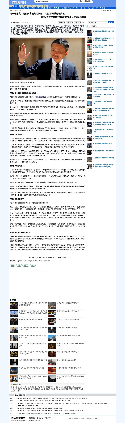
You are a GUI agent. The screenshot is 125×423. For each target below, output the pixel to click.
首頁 (11, 6)
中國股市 (14, 389)
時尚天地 (50, 410)
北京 (48, 120)
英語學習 (106, 403)
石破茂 (28, 389)
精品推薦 (55, 408)
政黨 (43, 400)
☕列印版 (103, 10)
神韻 (24, 387)
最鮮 (17, 410)
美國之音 (45, 257)
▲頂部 (95, 418)
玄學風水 (50, 403)
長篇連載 (30, 405)
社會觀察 (33, 410)
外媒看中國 (26, 400)
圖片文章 (35, 405)
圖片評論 (67, 400)
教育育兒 (61, 403)
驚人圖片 (18, 413)
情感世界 (27, 410)
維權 (81, 8)
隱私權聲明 (89, 418)
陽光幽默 (56, 413)
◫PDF (113, 10)
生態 (89, 8)
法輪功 (75, 387)
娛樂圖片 (61, 408)
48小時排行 (92, 26)
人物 (61, 8)
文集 (40, 400)
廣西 (21, 387)
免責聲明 (83, 418)
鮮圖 (81, 410)
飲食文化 (22, 410)
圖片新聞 (84, 398)
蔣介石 (43, 389)
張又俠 (70, 387)
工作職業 (55, 403)
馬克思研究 (44, 413)
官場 (73, 8)
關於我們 (71, 418)
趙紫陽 (76, 389)
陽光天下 (61, 413)
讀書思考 (100, 403)
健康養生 (22, 403)
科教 (69, 8)
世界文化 (95, 403)
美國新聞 (33, 8)
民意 (63, 400)
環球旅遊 (71, 410)
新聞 (16, 6)
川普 (27, 387)
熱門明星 (33, 408)
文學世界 (24, 405)
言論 (21, 400)
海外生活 (44, 403)
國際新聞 (49, 8)
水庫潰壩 (46, 387)
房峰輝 (62, 389)
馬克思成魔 (38, 387)
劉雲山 (58, 389)
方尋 (36, 257)
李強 (30, 236)
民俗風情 (77, 410)
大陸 (38, 8)
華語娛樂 (27, 408)
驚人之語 (32, 400)
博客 (46, 6)
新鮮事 (31, 6)
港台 (93, 8)
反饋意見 (77, 418)
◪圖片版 (109, 10)
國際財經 (56, 8)
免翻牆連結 (87, 1)
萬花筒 (61, 410)
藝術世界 (72, 403)
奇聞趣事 (55, 410)
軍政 (28, 8)
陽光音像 (73, 413)
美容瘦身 (78, 403)
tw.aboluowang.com (42, 1)
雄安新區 (37, 389)
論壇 (41, 6)
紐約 (14, 182)
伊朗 (12, 387)
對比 (56, 400)
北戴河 (48, 389)
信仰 (97, 8)
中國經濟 (43, 8)
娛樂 (36, 6)
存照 (60, 400)
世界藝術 (18, 405)
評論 (21, 6)
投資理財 (89, 403)
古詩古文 (84, 403)
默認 (83, 22)
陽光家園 (67, 413)
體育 (85, 8)
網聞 (65, 8)
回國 (19, 265)
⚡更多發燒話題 (16, 384)
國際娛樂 (44, 408)
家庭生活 (33, 403)
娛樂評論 (50, 408)
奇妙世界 (66, 410)
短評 (46, 400)
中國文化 (67, 403)
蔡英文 (71, 389)
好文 (50, 400)
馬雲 (22, 83)
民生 (77, 8)
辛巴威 (53, 389)
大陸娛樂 (22, 408)
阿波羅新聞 (19, 2)
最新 (22, 8)
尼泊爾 (18, 391)
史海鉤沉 (27, 403)
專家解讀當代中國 (35, 413)
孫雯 (32, 389)
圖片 (102, 8)
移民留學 (44, 410)
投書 (53, 400)
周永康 (81, 389)
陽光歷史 (50, 413)
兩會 (30, 122)
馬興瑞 (32, 387)
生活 (26, 6)
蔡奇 (66, 389)
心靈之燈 (39, 403)
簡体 (81, 1)
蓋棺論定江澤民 (26, 413)
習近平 (15, 122)
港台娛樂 (39, 408)
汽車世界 (39, 410)
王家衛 (13, 391)
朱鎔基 (17, 387)
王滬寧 (20, 389)
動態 (36, 400)
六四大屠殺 (64, 387)
